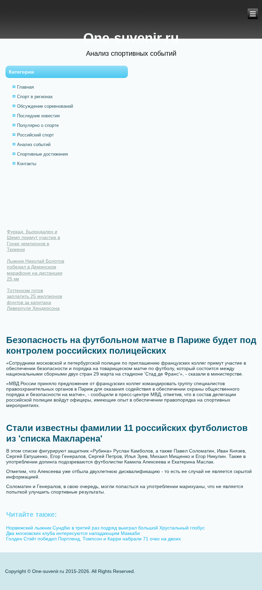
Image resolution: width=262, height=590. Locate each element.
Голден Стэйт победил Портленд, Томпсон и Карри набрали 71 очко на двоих (93, 538)
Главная (25, 87)
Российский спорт (35, 134)
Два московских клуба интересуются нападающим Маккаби (73, 533)
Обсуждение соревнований (45, 106)
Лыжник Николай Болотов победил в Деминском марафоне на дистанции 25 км (35, 270)
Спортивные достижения (42, 154)
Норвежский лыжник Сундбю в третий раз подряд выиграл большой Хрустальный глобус (105, 527)
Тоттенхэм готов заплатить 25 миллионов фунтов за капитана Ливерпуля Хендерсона (34, 299)
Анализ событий (33, 144)
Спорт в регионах (35, 96)
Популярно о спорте (38, 125)
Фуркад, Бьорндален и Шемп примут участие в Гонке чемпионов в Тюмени (33, 240)
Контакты (26, 163)
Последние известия (38, 115)
